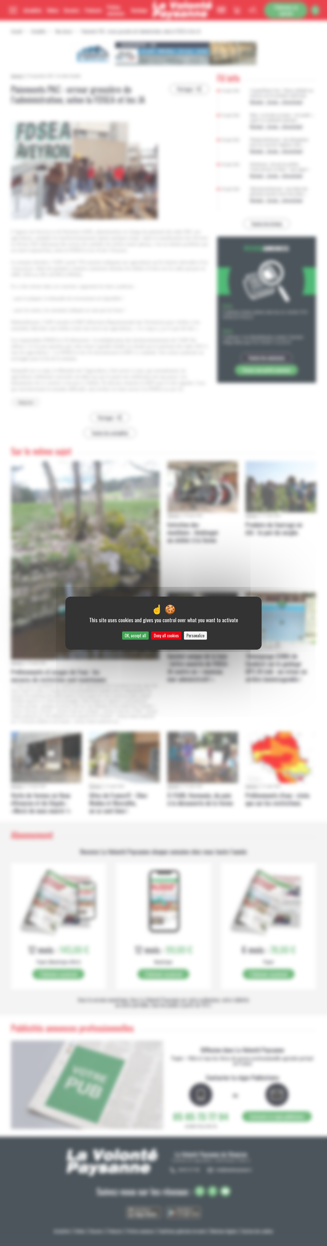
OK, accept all (135, 635)
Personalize (195, 635)
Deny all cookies (166, 635)
